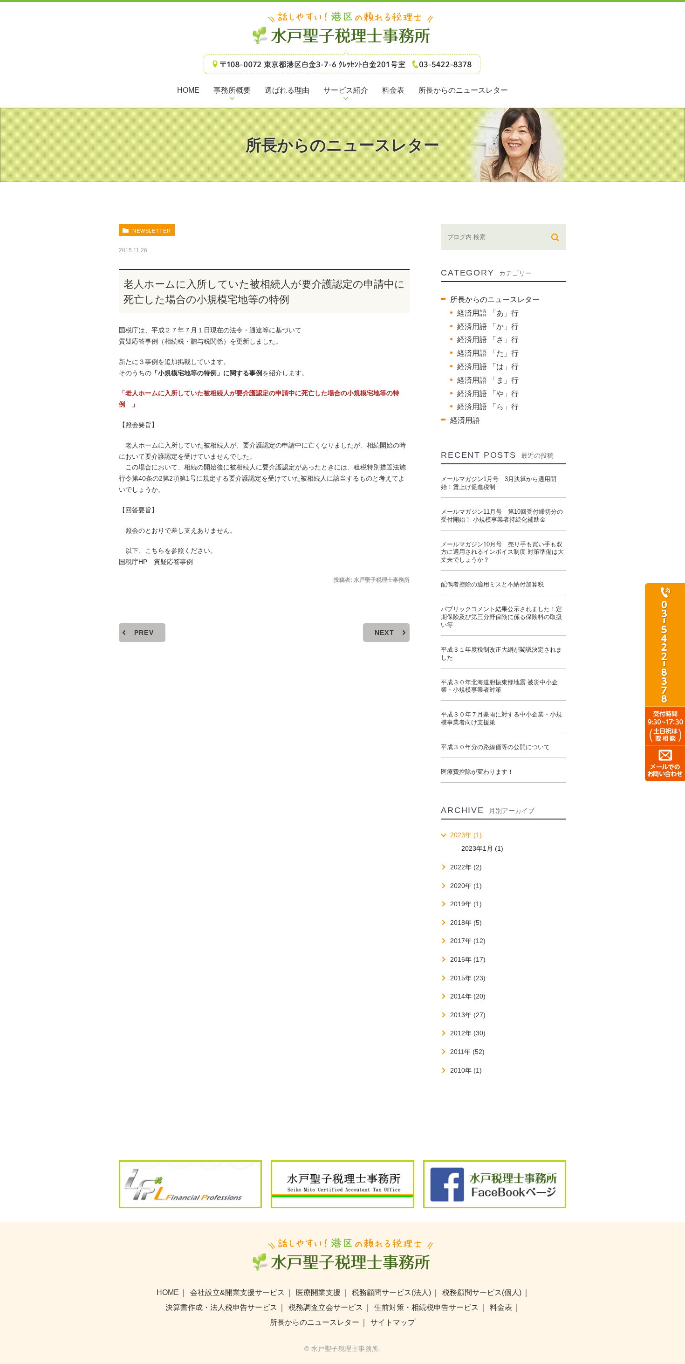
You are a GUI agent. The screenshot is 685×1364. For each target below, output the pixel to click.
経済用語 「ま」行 (488, 380)
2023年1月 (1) (482, 848)
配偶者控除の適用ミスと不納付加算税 (492, 584)
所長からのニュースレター (495, 299)
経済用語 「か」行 (488, 327)
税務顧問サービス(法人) (391, 1292)
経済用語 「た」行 (488, 353)
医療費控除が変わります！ (477, 771)
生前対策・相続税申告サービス (426, 1307)
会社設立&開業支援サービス (237, 1292)
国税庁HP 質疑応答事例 (156, 561)
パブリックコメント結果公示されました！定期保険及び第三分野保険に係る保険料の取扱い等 (501, 617)
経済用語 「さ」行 (488, 340)
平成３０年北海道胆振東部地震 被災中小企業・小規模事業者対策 (499, 686)
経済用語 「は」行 (488, 367)
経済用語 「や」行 (488, 394)
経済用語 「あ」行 (488, 313)
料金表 (501, 1307)
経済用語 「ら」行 (488, 407)
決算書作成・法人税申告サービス (221, 1307)
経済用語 (465, 420)
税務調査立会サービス (325, 1307)
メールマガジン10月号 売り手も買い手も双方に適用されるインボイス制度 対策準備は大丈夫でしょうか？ (502, 552)
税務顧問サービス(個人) (481, 1292)
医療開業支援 (318, 1292)
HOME (168, 1292)
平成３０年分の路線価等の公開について (495, 747)
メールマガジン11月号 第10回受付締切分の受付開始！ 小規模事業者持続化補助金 (502, 515)
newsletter (151, 231)
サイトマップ (392, 1322)
